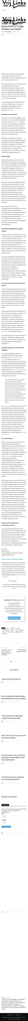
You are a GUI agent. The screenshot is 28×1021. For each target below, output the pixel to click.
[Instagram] (3, 11)
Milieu (3, 631)
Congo (18, 628)
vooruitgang (8, 456)
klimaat (11, 630)
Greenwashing (5, 630)
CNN (25, 311)
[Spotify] (5, 11)
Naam (3, 814)
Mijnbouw (22, 630)
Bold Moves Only (15, 369)
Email (3, 820)
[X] (6, 11)
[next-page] (5, 800)
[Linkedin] (4, 11)
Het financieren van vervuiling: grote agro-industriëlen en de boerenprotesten (13, 757)
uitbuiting (4, 633)
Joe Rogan (23, 369)
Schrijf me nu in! (6, 826)
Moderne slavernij (10, 631)
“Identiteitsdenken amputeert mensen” (21, 650)
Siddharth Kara (19, 631)
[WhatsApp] (13, 640)
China (7, 628)
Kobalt (16, 630)
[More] (17, 640)
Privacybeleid (10, 1015)
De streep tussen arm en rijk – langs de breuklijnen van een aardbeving (7, 652)
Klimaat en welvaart (9, 797)
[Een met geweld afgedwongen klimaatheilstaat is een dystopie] (14, 687)
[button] (4, 15)
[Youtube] (7, 11)
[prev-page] (3, 800)
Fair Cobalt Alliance (20, 448)
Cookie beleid (18, 1015)
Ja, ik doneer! (14, 618)
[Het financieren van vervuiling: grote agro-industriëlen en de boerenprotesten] (14, 746)
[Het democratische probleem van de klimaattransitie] (14, 768)
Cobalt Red (10, 110)
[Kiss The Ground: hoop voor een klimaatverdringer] (14, 726)
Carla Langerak (7, 31)
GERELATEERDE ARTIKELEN (11, 679)
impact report (7, 406)
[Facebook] (2, 11)
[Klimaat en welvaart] (14, 788)
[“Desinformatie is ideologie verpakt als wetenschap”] (14, 707)
